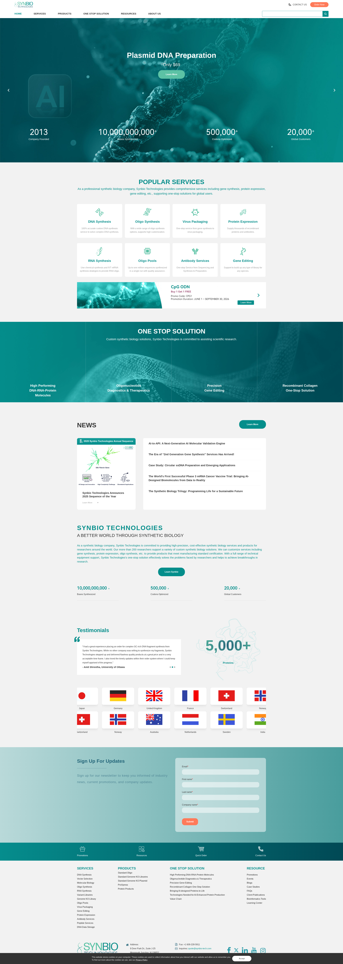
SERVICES (40, 13)
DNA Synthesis (84, 875)
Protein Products (126, 889)
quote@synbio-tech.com (199, 948)
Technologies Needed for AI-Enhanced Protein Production (197, 895)
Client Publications (256, 895)
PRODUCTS (64, 13)
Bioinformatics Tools (256, 899)
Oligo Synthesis (84, 887)
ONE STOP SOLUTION (96, 13)
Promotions (252, 875)
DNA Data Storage (86, 927)
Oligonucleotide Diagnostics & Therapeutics (191, 879)
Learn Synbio (171, 572)
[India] (164, 720)
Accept (242, 958)
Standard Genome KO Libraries (133, 877)
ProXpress (123, 885)
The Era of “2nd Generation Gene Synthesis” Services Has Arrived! (191, 454)
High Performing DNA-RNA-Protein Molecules (192, 875)
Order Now (319, 4)
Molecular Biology (85, 883)
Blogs (249, 883)
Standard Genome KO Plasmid (132, 881)
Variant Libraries (85, 895)
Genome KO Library (86, 899)
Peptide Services (85, 923)
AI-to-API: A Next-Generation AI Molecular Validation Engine (187, 443)
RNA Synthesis (84, 891)
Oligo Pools (82, 903)
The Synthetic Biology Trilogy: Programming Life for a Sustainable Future (196, 491)
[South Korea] (201, 720)
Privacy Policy (141, 960)
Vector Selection (85, 879)
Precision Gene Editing (181, 883)
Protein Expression (86, 915)
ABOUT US (154, 13)
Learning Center (254, 903)
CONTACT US (300, 4)
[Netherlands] (92, 720)
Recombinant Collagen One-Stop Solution (190, 887)
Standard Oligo (125, 873)
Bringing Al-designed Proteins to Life (187, 891)
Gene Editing (83, 911)
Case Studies (253, 887)
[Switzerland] (164, 696)
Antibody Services (85, 919)
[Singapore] (237, 720)
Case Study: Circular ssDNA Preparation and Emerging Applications (192, 465)
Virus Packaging (85, 907)
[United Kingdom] (92, 696)
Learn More (171, 74)
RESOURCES (128, 13)
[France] (128, 696)
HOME (18, 13)
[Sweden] (128, 720)
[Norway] (201, 696)
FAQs (249, 891)
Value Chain (176, 899)
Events (250, 879)
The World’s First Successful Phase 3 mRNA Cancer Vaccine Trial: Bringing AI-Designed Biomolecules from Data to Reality (199, 478)
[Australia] (237, 696)
